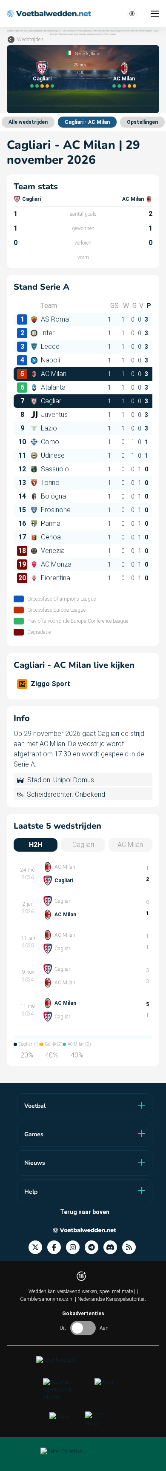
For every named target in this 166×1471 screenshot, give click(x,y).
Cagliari (42, 79)
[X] (38, 1247)
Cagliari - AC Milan (87, 122)
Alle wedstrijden (28, 122)
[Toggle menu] (155, 13)
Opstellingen (142, 122)
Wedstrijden (30, 40)
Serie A (81, 53)
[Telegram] (94, 1247)
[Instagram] (75, 1247)
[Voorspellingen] (131, 1247)
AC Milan (124, 79)
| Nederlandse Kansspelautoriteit (110, 1299)
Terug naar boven (84, 1212)
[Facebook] (56, 1247)
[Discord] (112, 1247)
